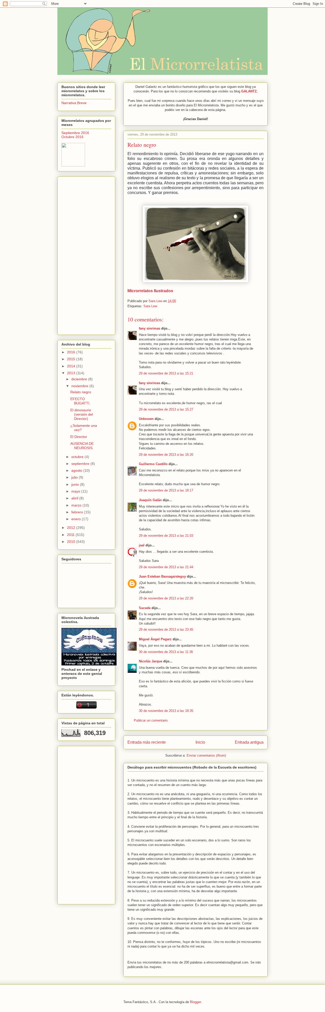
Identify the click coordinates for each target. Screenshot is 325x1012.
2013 (71, 373)
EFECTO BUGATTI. (80, 401)
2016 (71, 352)
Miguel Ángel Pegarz (155, 639)
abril (75, 498)
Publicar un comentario (151, 720)
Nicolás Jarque (150, 661)
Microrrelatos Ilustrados (150, 291)
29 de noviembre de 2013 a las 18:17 (166, 490)
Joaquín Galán (150, 500)
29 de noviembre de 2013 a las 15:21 (166, 373)
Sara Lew (150, 306)
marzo (77, 505)
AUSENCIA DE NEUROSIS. (82, 446)
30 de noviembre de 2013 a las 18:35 (166, 711)
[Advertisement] (86, 254)
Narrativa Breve (74, 103)
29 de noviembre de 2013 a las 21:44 (166, 567)
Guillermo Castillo (153, 464)
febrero (77, 512)
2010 (71, 542)
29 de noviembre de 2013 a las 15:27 (166, 409)
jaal (141, 545)
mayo (76, 491)
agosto (77, 470)
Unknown (146, 419)
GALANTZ (249, 91)
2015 (71, 359)
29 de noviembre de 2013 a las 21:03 (166, 535)
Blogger (195, 1002)
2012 (71, 528)
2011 (71, 535)
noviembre (80, 386)
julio (75, 477)
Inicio (200, 742)
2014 (71, 366)
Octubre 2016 (72, 137)
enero (76, 519)
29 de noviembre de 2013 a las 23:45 (166, 629)
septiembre (80, 464)
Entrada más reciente (146, 742)
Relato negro (80, 392)
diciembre (79, 379)
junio (75, 484)
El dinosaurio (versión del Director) (81, 414)
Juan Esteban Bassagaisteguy (162, 576)
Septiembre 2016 (75, 133)
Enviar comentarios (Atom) (206, 755)
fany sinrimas (149, 328)
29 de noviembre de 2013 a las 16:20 (166, 454)
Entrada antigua (249, 742)
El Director (78, 437)
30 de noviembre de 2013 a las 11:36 (166, 652)
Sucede (145, 608)
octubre (78, 457)
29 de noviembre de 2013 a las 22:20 (166, 598)
